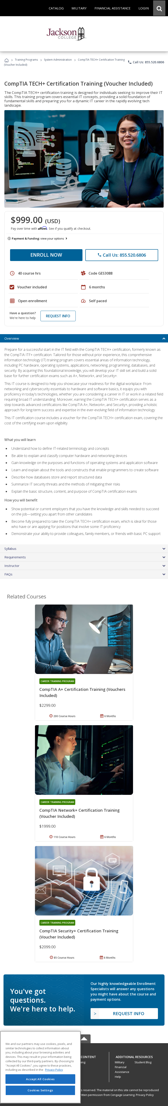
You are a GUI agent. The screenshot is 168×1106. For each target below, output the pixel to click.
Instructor (11, 565)
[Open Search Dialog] (159, 8)
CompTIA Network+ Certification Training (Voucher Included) (79, 813)
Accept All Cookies (40, 1079)
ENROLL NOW (46, 254)
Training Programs (26, 60)
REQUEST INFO (58, 316)
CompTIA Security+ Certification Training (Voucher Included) (78, 934)
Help (118, 1077)
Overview (11, 338)
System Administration (58, 60)
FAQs (8, 574)
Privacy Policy (145, 1095)
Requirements (15, 557)
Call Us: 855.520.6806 (146, 62)
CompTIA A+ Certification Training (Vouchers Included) (82, 692)
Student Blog (143, 1062)
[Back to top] (84, 1056)
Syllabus (10, 548)
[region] (40, 1067)
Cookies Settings (40, 1090)
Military (119, 1062)
